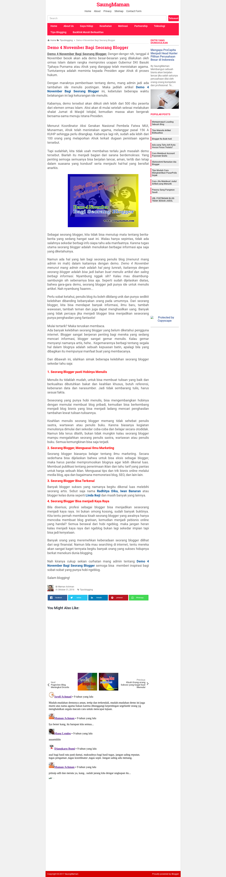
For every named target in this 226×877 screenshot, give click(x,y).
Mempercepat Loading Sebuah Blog (163, 123)
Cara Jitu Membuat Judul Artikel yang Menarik (164, 182)
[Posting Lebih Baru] (52, 675)
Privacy (107, 11)
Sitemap (118, 11)
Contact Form (133, 11)
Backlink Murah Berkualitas (88, 32)
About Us (69, 26)
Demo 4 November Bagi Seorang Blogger (87, 47)
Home (88, 11)
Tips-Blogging (58, 32)
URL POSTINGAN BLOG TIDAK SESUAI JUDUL (163, 199)
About (97, 11)
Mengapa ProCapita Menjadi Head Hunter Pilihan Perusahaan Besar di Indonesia (164, 54)
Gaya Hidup (86, 26)
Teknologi (159, 26)
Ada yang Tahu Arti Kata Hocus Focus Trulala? (164, 146)
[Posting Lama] (143, 675)
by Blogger (174, 874)
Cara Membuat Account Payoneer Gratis (163, 154)
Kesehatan (106, 26)
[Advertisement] (98, 642)
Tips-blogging (86, 589)
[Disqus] (98, 735)
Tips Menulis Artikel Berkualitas (161, 131)
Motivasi (123, 26)
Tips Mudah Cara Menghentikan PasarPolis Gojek (164, 173)
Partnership (141, 26)
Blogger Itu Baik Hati (162, 139)
